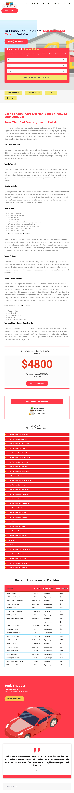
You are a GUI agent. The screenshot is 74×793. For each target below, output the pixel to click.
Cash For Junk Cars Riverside (18, 453)
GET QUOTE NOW (14, 699)
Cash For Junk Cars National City (19, 549)
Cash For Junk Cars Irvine (17, 526)
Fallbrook (12, 522)
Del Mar (10, 98)
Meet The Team (56, 4)
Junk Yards (46, 4)
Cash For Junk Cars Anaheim (18, 439)
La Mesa (11, 540)
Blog (65, 4)
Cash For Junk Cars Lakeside (18, 535)
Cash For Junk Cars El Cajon (18, 517)
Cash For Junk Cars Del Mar (17, 554)
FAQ (70, 4)
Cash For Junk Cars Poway (17, 512)
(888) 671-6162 (9, 10)
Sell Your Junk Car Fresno (17, 476)
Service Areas (34, 93)
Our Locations (36, 4)
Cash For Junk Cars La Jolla (18, 558)
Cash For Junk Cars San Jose (18, 467)
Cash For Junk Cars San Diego (18, 434)
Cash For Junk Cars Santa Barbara (20, 531)
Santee (11, 545)
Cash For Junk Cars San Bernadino (20, 457)
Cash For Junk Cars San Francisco (20, 480)
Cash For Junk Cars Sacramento (19, 489)
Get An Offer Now (37, 383)
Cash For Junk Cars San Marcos (19, 568)
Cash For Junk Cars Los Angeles (19, 471)
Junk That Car (13, 93)
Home (27, 4)
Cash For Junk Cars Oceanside (18, 494)
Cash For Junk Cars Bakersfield (19, 503)
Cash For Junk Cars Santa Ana (18, 462)
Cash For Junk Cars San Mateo (18, 563)
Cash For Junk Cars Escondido (18, 499)
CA (51, 93)
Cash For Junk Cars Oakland (18, 448)
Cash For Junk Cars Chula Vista (19, 444)
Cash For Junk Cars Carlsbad (18, 485)
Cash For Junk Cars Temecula (18, 508)
